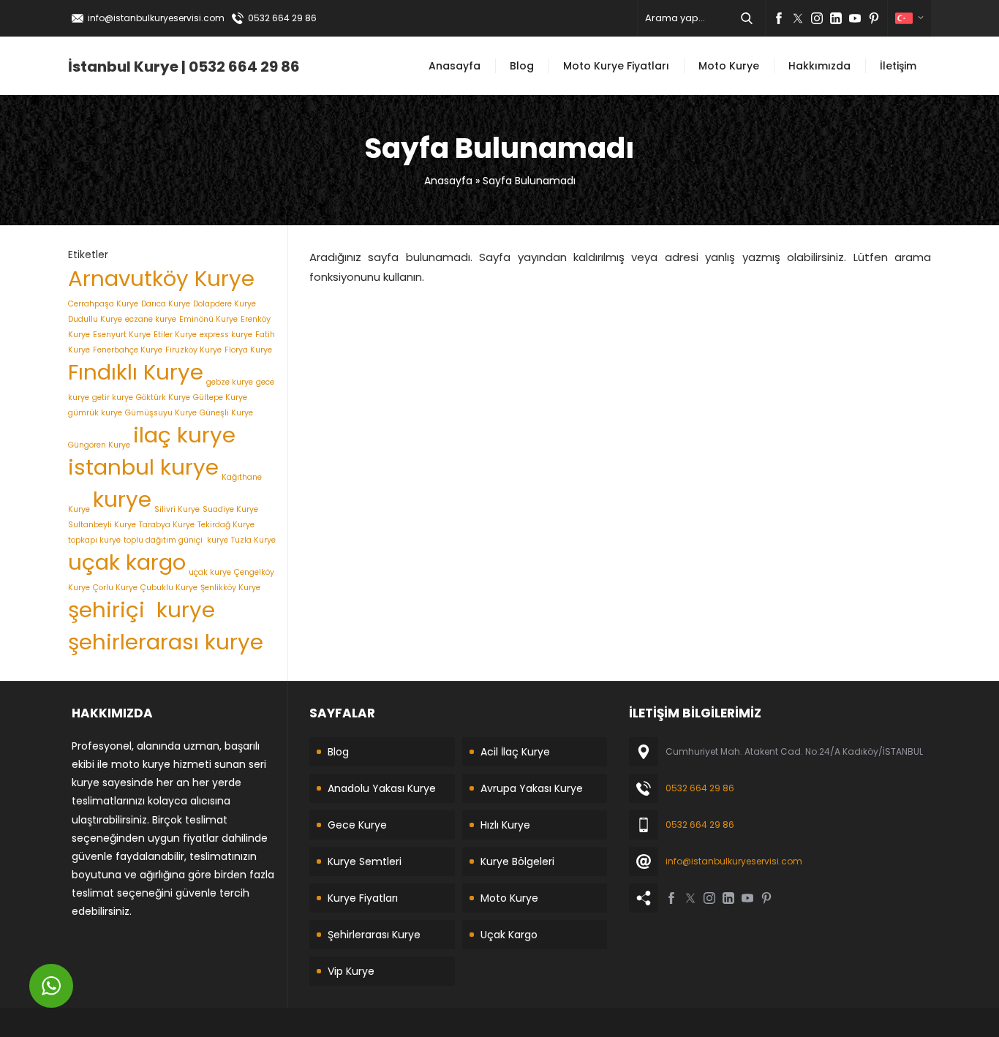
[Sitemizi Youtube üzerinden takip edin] (855, 18)
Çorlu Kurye (115, 587)
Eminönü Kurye (208, 319)
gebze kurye (229, 382)
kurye (122, 499)
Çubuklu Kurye (168, 587)
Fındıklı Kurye (135, 372)
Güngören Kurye (99, 445)
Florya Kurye (248, 349)
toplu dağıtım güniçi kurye (176, 540)
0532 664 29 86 (282, 18)
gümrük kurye (95, 412)
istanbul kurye (143, 467)
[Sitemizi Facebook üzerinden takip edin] (779, 18)
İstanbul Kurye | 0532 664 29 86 (184, 66)
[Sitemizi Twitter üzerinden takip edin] (798, 18)
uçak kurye (210, 572)
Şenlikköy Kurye (230, 587)
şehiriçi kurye (141, 610)
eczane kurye (150, 319)
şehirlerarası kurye (165, 642)
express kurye (226, 334)
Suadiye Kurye (230, 509)
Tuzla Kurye (253, 540)
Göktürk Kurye (163, 397)
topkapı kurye (94, 540)
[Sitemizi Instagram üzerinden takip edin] (817, 18)
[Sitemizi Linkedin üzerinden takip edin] (836, 18)
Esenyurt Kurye (122, 334)
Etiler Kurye (175, 334)
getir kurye (112, 397)
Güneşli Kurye (226, 412)
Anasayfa (448, 180)
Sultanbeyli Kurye (102, 524)
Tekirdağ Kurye (226, 524)
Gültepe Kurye (220, 397)
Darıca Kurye (165, 303)
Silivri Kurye (177, 509)
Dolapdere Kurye (224, 303)
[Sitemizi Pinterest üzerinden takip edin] (874, 18)
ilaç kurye (184, 435)
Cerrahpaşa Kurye (103, 303)
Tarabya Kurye (167, 524)
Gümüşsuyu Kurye (161, 412)
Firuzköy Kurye (193, 349)
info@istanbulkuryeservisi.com (156, 18)
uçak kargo (127, 562)
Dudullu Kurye (95, 319)
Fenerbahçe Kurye (127, 349)
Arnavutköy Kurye (161, 278)
